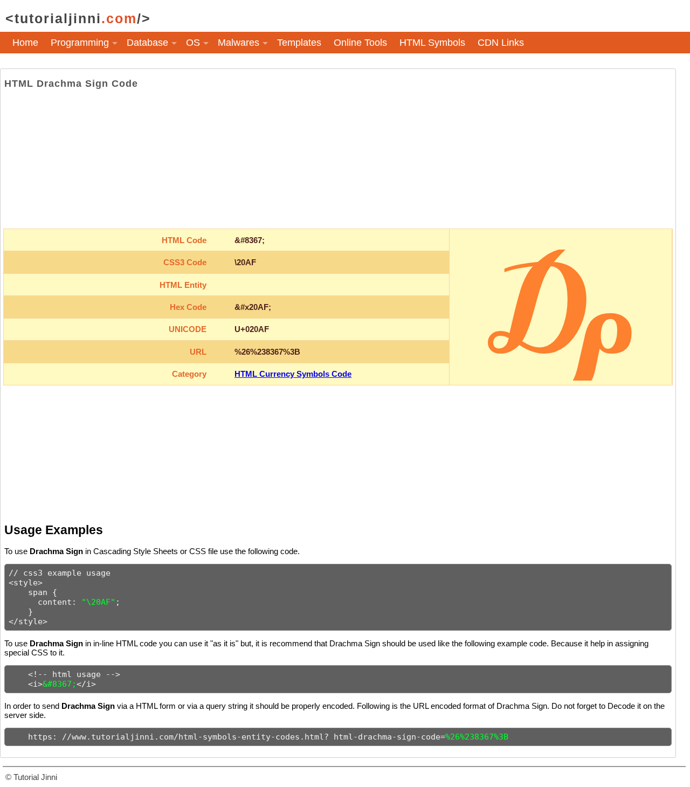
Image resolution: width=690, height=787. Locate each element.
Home (25, 42)
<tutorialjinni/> (78, 18)
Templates (299, 42)
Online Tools (360, 42)
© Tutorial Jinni (31, 777)
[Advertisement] (338, 159)
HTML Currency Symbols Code (292, 373)
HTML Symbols (432, 42)
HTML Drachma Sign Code (71, 83)
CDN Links (501, 42)
